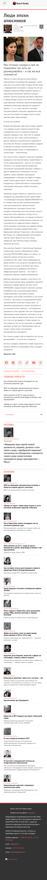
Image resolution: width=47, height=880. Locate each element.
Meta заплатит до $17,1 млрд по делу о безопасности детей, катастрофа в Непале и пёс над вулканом (23, 397)
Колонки (9, 471)
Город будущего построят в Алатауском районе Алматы (22, 589)
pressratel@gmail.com (17, 852)
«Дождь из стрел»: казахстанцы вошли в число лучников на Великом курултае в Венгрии (22, 405)
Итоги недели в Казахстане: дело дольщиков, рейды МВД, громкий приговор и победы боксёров (22, 613)
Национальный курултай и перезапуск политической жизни (19, 786)
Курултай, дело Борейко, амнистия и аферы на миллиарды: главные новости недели (22, 656)
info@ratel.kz (14, 844)
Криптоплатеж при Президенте (16, 700)
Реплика (9, 424)
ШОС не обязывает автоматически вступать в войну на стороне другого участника (21, 389)
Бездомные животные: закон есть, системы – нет (23, 678)
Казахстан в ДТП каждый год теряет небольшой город (23, 717)
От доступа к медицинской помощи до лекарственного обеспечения (19, 762)
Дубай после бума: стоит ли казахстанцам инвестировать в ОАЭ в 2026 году (20, 634)
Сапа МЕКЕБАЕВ (17, 26)
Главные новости (14, 376)
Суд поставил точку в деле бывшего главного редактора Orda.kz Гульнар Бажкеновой (22, 569)
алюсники (13, 108)
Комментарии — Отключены (19, 371)
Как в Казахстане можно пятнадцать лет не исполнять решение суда (21, 382)
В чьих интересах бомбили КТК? (17, 738)
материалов (31, 813)
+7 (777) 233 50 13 (18, 848)
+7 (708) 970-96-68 (25, 837)
